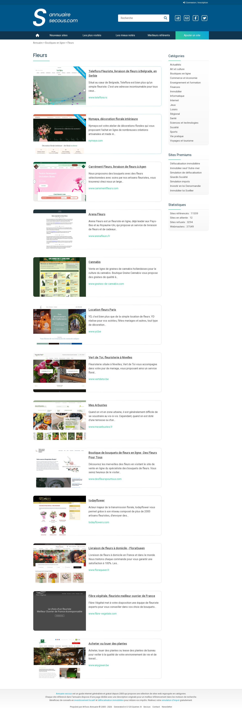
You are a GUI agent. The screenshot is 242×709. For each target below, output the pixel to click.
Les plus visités (92, 35)
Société (174, 127)
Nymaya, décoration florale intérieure (113, 119)
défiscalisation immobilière (111, 700)
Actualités (175, 64)
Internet (174, 100)
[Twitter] (204, 18)
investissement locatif (84, 700)
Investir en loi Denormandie (185, 185)
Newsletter (167, 707)
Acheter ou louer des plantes (108, 643)
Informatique (177, 95)
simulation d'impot (170, 700)
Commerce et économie (183, 78)
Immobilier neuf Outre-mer (185, 168)
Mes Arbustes (98, 405)
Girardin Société (179, 177)
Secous (146, 707)
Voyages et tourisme (181, 140)
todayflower (97, 500)
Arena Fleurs (97, 214)
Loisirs (173, 109)
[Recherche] (165, 18)
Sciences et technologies (184, 122)
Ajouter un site (192, 35)
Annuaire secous (64, 693)
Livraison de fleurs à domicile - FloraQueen (117, 548)
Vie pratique (177, 136)
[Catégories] (178, 18)
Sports (173, 131)
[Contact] (186, 18)
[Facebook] (195, 18)
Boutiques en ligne (55, 42)
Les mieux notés (125, 35)
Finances (175, 87)
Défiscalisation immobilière (185, 163)
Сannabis (95, 262)
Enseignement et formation (185, 82)
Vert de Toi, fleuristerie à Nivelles (110, 357)
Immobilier (176, 91)
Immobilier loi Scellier (182, 190)
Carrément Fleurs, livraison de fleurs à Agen (117, 166)
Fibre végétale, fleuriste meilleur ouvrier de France (122, 596)
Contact (156, 707)
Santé (173, 118)
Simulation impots (180, 181)
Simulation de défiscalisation (186, 172)
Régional (175, 113)
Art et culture (177, 69)
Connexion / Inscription (197, 2)
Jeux (173, 105)
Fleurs (70, 42)
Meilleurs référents (159, 35)
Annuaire (38, 42)
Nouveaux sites (58, 35)
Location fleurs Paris (102, 309)
